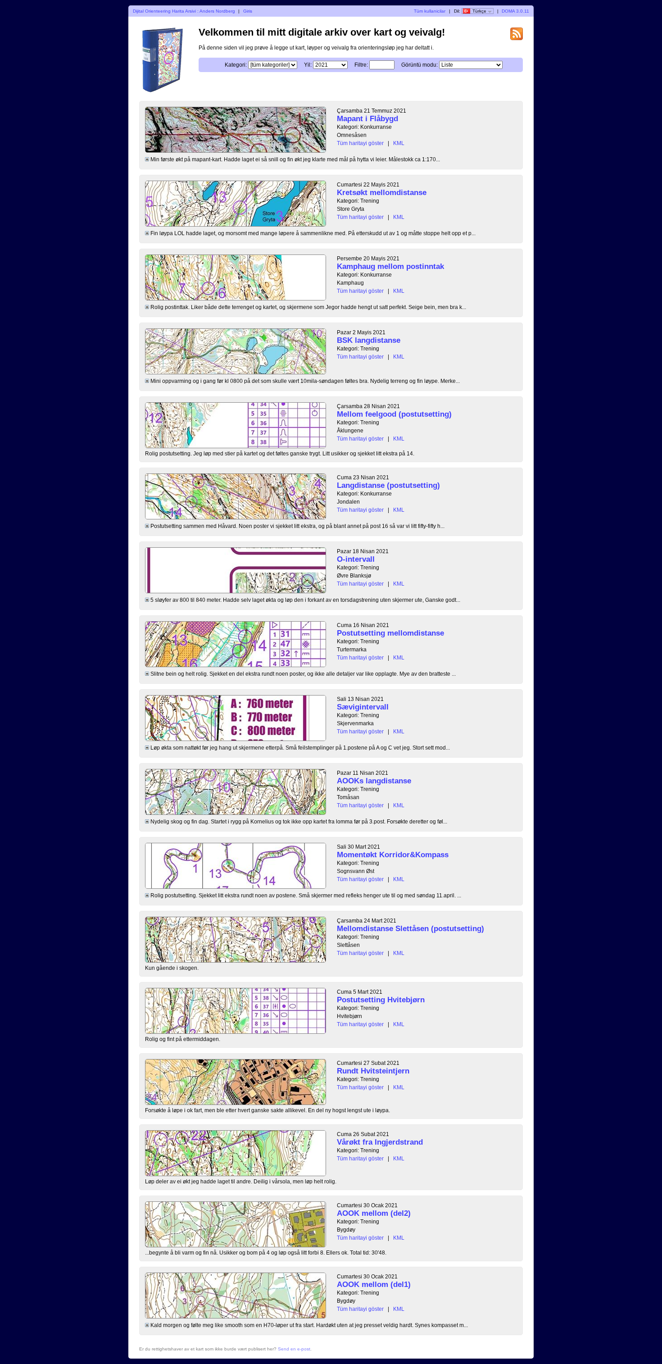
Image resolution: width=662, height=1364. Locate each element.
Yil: (308, 65)
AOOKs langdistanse (374, 781)
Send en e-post (294, 1348)
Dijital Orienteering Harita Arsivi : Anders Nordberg (184, 11)
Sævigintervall (363, 707)
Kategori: (236, 65)
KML (398, 143)
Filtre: (361, 65)
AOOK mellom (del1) (374, 1284)
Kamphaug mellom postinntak (390, 266)
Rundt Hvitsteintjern (373, 1071)
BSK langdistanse (368, 340)
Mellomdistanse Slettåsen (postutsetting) (410, 928)
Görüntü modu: (419, 65)
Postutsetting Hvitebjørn (381, 1000)
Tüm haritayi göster (360, 143)
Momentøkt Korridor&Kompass (393, 854)
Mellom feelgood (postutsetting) (394, 414)
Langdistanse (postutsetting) (388, 485)
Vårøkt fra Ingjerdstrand (380, 1142)
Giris (247, 11)
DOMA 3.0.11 (515, 11)
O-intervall (356, 559)
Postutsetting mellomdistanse (390, 633)
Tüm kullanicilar (429, 11)
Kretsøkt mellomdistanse (381, 192)
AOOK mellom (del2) (374, 1213)
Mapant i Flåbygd (367, 118)
